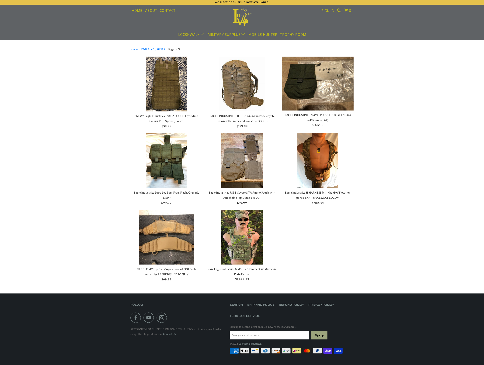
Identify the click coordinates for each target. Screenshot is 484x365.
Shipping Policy (261, 304)
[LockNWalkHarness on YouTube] (149, 317)
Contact (167, 10)
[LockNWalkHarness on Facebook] (136, 317)
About (151, 10)
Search (236, 304)
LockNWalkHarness (250, 343)
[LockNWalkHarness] (242, 18)
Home (137, 10)
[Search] (339, 10)
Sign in (327, 10)
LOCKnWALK (189, 34)
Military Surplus (224, 34)
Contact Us (169, 334)
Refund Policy (291, 304)
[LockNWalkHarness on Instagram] (163, 317)
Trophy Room (293, 34)
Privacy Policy (321, 304)
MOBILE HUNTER (263, 34)
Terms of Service (245, 316)
